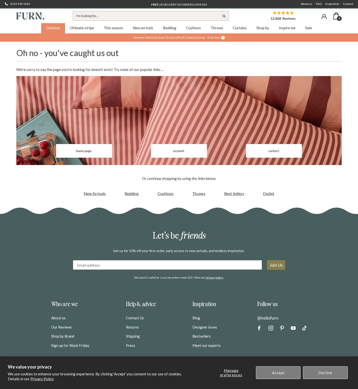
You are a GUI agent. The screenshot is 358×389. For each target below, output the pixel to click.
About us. (58, 318)
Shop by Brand (62, 336)
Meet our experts (206, 345)
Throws (198, 193)
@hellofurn (267, 318)
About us (306, 4)
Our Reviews (61, 327)
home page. (84, 151)
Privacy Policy (42, 379)
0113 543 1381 (20, 4)
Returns (132, 327)
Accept (278, 372)
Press (130, 345)
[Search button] (224, 16)
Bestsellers (201, 336)
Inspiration (332, 4)
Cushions (165, 193)
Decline (325, 372)
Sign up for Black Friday (70, 345)
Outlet (268, 193)
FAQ (319, 4)
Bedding (132, 193)
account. (179, 151)
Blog (196, 318)
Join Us (276, 265)
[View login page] (324, 16)
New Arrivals (95, 193)
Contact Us (135, 318)
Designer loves (204, 327)
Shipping (133, 336)
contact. (274, 151)
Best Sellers (234, 193)
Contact (348, 4)
